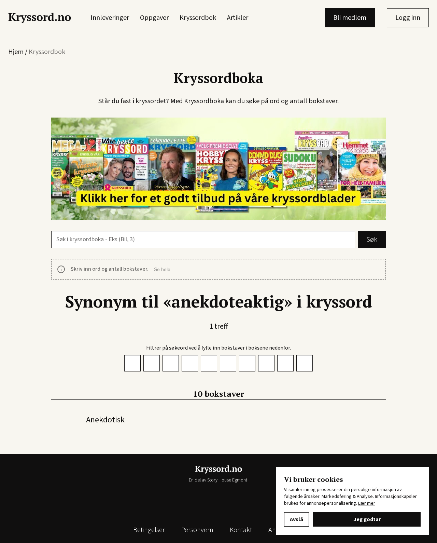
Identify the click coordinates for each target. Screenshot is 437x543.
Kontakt (241, 530)
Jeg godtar (367, 519)
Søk (371, 239)
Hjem (16, 52)
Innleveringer (109, 18)
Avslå (296, 519)
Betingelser (149, 530)
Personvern (197, 530)
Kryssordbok (198, 18)
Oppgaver (154, 18)
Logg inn (407, 18)
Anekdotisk (105, 420)
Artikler (237, 18)
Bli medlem (349, 18)
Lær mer (366, 503)
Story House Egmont (227, 480)
